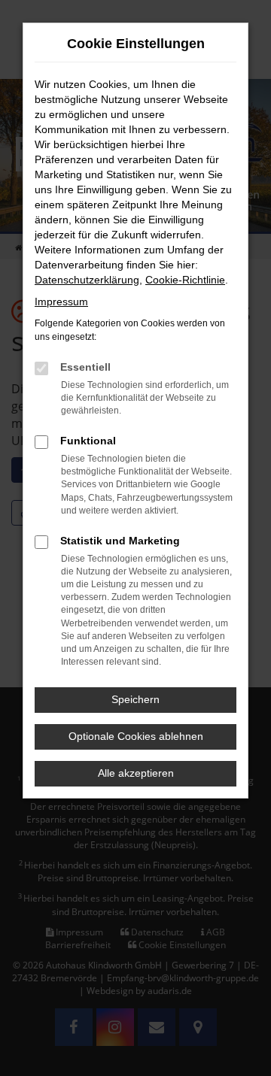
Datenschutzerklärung (87, 280)
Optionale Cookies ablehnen (136, 736)
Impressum (61, 302)
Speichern (135, 699)
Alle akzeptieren (136, 773)
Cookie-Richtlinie (185, 280)
